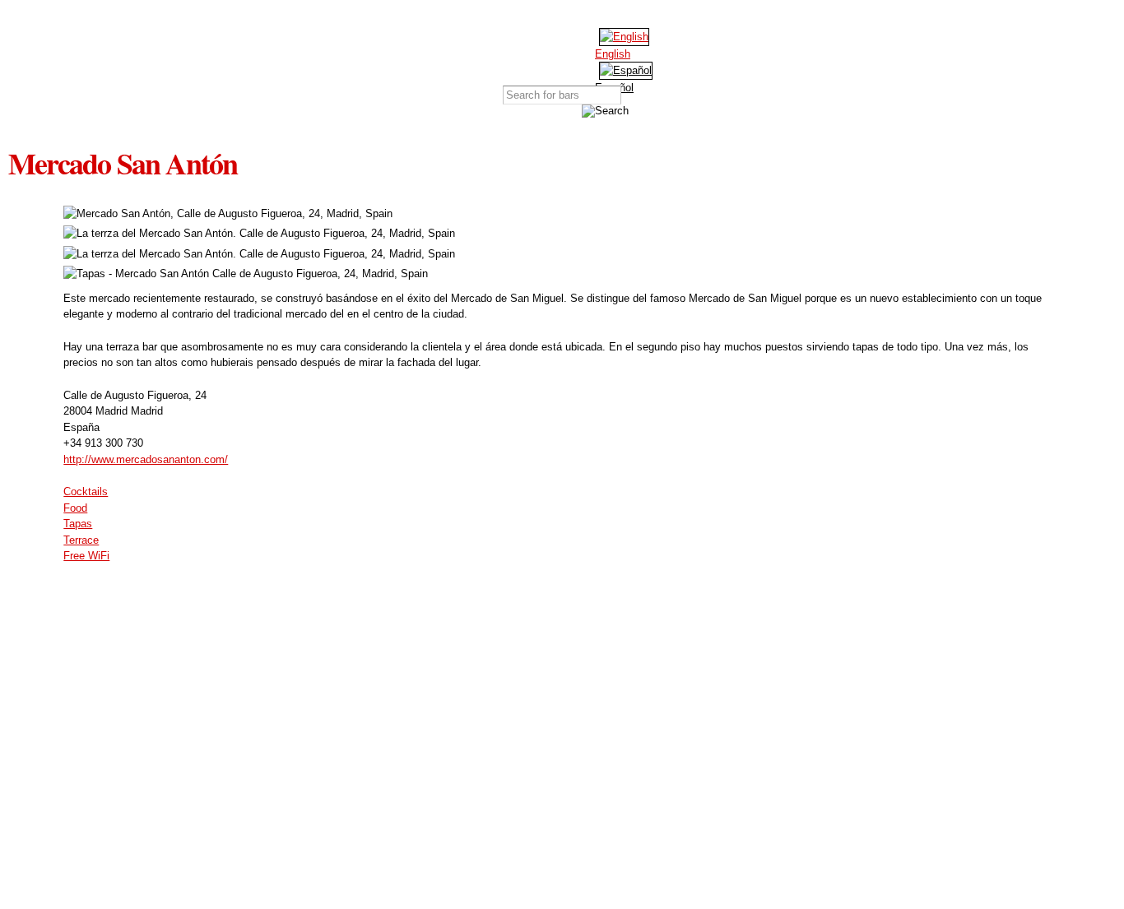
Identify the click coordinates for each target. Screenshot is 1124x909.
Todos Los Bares (452, 51)
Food (75, 508)
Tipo (580, 51)
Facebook (558, 16)
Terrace (81, 540)
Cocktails (85, 491)
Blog (622, 51)
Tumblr (632, 16)
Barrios (537, 51)
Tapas (77, 523)
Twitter (582, 16)
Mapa (495, 51)
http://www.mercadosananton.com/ (145, 459)
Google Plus (607, 16)
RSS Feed (656, 16)
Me (665, 51)
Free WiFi (86, 556)
